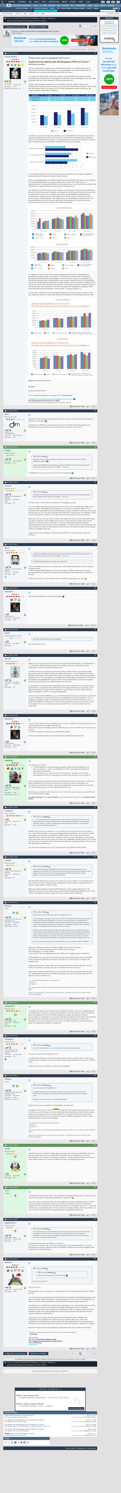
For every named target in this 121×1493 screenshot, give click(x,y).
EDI (72, 5)
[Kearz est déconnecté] (15, 560)
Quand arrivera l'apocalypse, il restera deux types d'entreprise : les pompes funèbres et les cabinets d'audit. (59, 993)
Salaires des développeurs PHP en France (19, 1416)
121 (19, 88)
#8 (95, 655)
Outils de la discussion (78, 49)
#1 (95, 53)
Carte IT (89, 8)
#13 (95, 902)
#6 (95, 588)
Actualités (18, 1359)
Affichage (91, 49)
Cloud (35, 5)
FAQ (30, 2)
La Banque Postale (28, 1406)
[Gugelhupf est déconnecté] (15, 777)
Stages (96, 8)
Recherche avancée (113, 13)
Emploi (64, 2)
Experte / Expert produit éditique (30, 1404)
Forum (9, 18)
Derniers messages (7, 13)
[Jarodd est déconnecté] (15, 1166)
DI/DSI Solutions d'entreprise (21, 5)
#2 (95, 410)
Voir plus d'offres (76, 1408)
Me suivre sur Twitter (52, 401)
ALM (44, 5)
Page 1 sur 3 (75, 26)
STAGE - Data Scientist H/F (27, 1395)
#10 (95, 756)
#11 (95, 807)
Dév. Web (65, 5)
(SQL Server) (42, 1339)
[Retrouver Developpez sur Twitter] (116, 8)
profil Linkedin (53, 797)
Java (58, 5)
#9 (95, 715)
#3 (95, 447)
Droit (80, 2)
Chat (43, 2)
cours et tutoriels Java (67, 792)
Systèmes (111, 5)
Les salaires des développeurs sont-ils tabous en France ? (25, 1420)
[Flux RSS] (114, 8)
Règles (43, 13)
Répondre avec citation (78, 406)
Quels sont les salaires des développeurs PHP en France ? (40, 31)
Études (73, 2)
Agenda (31, 13)
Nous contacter (71, 1448)
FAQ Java (51, 792)
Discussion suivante (59, 1371)
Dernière (92, 26)
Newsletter (53, 2)
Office (96, 5)
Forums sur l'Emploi (21, 8)
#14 (95, 1002)
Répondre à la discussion (15, 27)
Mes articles (40, 401)
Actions (17, 13)
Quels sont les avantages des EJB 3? (22, 1434)
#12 (95, 857)
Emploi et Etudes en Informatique (26, 18)
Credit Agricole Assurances (33, 1398)
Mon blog (31, 401)
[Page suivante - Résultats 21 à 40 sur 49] (87, 26)
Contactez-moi (67, 396)
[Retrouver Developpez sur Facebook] (119, 8)
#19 (95, 1219)
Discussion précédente (42, 1371)
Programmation (81, 5)
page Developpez (37, 797)
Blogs (36, 2)
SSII (58, 8)
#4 (95, 482)
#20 (95, 1258)
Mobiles (103, 5)
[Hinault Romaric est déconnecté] (15, 73)
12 (19, 794)
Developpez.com (81, 1448)
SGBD (90, 5)
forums (33, 794)
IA (40, 5)
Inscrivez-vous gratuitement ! (45, 10)
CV (31, 8)
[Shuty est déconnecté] (15, 424)
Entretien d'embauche (41, 8)
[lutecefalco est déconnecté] (15, 608)
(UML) (45, 1341)
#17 (95, 1145)
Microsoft (52, 5)
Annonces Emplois (79, 8)
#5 (95, 544)
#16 (95, 1075)
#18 (95, 1187)
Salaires (52, 8)
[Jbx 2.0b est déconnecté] (15, 672)
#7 (95, 629)
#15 (95, 1035)
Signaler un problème (38, 27)
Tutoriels (21, 2)
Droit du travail (66, 8)
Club (88, 2)
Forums (11, 2)
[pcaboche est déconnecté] (15, 1279)
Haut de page (92, 1448)
